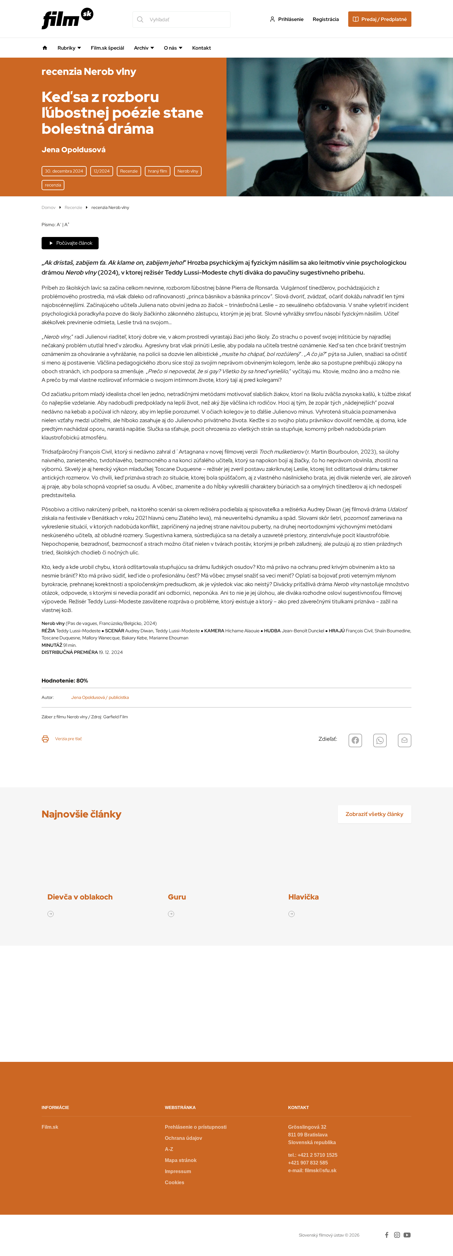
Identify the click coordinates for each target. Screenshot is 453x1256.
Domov (48, 207)
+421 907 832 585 (308, 1162)
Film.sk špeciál (107, 48)
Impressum (178, 1171)
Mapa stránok (181, 1160)
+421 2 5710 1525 (317, 1155)
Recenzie (73, 207)
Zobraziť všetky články (374, 814)
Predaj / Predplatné (384, 19)
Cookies (174, 1182)
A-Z (169, 1149)
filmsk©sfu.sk (321, 1170)
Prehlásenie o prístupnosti (195, 1127)
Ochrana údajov (183, 1138)
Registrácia (326, 19)
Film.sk (50, 1127)
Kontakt (201, 48)
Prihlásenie (291, 19)
